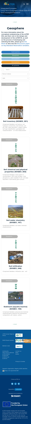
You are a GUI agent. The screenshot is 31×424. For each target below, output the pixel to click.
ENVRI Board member (8, 340)
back (15, 22)
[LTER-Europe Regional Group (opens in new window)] (21, 335)
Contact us (18, 351)
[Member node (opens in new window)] (21, 346)
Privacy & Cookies (20, 361)
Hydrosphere (15, 52)
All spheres (15, 65)
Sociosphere (16, 62)
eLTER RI (4, 358)
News (16, 352)
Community (5, 351)
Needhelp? (28, 341)
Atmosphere (15, 59)
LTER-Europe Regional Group (8, 335)
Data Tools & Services (8, 352)
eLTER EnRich (6, 354)
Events (17, 354)
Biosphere (15, 55)
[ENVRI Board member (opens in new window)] (21, 340)
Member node (6, 345)
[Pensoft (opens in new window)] (15, 396)
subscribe (18, 389)
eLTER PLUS (5, 357)
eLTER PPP (5, 355)
